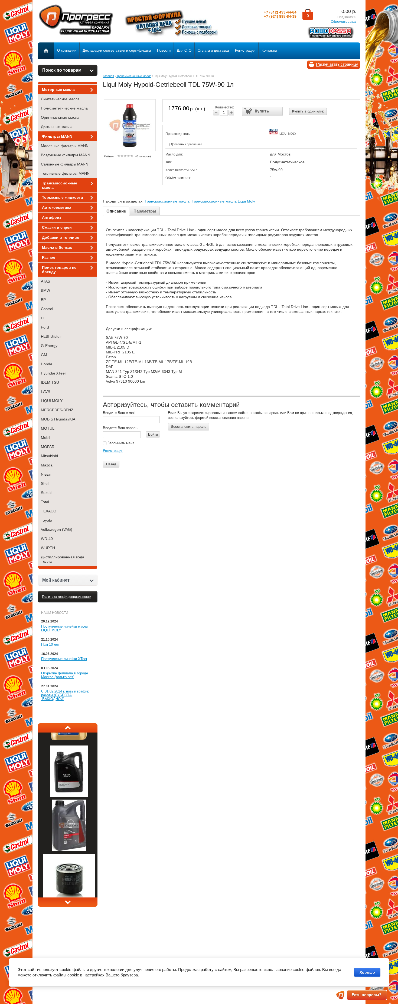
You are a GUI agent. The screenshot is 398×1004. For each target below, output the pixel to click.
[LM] (69, 751)
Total (45, 502)
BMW (45, 290)
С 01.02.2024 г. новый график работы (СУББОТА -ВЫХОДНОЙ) (65, 695)
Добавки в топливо (60, 237)
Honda (46, 364)
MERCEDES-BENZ (57, 410)
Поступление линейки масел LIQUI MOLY (64, 628)
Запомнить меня (120, 443)
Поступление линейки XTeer (64, 659)
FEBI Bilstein (52, 336)
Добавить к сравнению (186, 144)
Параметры (144, 211)
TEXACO (48, 511)
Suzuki (46, 493)
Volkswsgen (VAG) (56, 529)
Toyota (46, 520)
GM (44, 355)
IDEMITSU (50, 382)
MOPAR (47, 447)
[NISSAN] (69, 859)
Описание (116, 211)
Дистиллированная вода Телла (62, 559)
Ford (45, 327)
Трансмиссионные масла (59, 185)
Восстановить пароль (188, 427)
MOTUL (47, 428)
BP (43, 299)
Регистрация (113, 451)
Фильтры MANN (57, 136)
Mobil (45, 437)
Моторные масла (58, 89)
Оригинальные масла (60, 117)
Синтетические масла (60, 99)
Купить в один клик (308, 111)
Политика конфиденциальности (66, 597)
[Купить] (262, 111)
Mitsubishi (49, 456)
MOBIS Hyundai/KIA (58, 419)
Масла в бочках (57, 247)
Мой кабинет (56, 580)
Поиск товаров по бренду (59, 269)
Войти (153, 434)
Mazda (47, 465)
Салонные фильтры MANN (64, 164)
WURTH (48, 548)
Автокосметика (56, 207)
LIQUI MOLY (52, 401)
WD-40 (47, 538)
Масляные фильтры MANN (65, 146)
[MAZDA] (69, 805)
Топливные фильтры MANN (65, 173)
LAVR (45, 391)
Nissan (47, 474)
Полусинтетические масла (64, 108)
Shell (45, 483)
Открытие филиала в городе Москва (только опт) (64, 675)
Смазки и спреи (57, 227)
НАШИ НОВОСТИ (54, 613)
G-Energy (49, 345)
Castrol (47, 309)
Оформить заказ (343, 22)
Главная (108, 76)
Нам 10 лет (50, 644)
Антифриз (51, 217)
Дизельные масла (57, 126)
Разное (48, 257)
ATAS (45, 281)
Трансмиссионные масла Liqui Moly (223, 201)
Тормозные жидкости (62, 197)
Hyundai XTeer (53, 373)
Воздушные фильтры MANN (65, 155)
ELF (44, 318)
